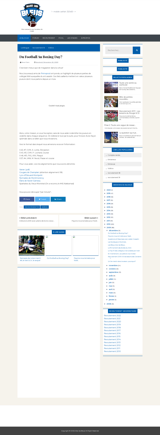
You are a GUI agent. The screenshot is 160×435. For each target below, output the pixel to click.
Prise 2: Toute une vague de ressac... (120, 125)
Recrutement (49, 38)
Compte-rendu (114, 155)
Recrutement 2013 (112, 342)
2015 (108, 207)
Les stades (72, 38)
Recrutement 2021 (112, 318)
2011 (108, 221)
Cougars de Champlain (29, 172)
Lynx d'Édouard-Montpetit (30, 175)
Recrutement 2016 (112, 333)
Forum (35, 38)
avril (110, 289)
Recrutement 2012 (112, 345)
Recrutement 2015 (112, 336)
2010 (109, 224)
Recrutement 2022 (112, 315)
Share (27, 199)
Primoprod (45, 73)
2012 (108, 217)
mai (110, 286)
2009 (109, 227)
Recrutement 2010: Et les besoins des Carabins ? (124, 257)
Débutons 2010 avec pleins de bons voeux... (36, 221)
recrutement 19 (114, 177)
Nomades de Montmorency (31, 178)
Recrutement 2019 (112, 324)
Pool (61, 38)
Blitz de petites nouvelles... (125, 98)
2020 (109, 190)
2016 (109, 204)
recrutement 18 (114, 173)
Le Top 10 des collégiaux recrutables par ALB (124, 251)
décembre (113, 230)
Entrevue (111, 164)
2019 (109, 193)
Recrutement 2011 (112, 348)
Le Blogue (24, 38)
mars (111, 293)
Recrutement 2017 (112, 330)
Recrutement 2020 (112, 321)
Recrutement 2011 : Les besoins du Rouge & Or (129, 112)
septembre (113, 272)
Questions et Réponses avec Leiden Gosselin (123, 239)
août (111, 276)
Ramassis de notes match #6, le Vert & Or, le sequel (30, 259)
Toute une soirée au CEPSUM (127, 84)
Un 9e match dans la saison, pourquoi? (122, 261)
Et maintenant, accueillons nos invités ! (122, 254)
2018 (109, 197)
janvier (112, 300)
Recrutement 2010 (112, 351)
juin (110, 282)
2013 (109, 214)
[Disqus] (59, 298)
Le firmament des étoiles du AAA (119, 248)
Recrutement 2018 (112, 327)
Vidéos (45, 207)
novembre (113, 265)
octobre (112, 269)
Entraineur (112, 159)
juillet (111, 279)
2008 (109, 304)
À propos (85, 38)
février (111, 296)
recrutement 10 (32, 207)
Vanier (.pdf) (24, 169)
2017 (108, 200)
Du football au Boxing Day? (58, 258)
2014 (109, 210)
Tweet (43, 199)
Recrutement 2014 (112, 339)
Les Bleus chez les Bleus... (117, 245)
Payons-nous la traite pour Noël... (85, 221)
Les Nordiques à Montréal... (117, 242)
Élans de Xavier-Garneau (29, 181)
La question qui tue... (128, 133)
